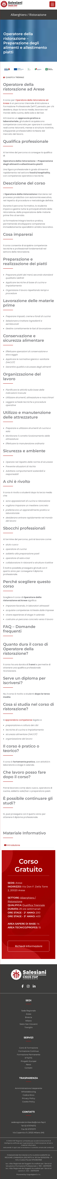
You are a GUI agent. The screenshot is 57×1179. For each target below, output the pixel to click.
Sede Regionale (28, 1010)
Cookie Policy (28, 1101)
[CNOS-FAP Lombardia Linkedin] (34, 986)
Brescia (28, 1017)
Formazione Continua (28, 1051)
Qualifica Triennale (14, 77)
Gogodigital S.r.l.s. (34, 1174)
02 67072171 (30, 1129)
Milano (28, 1020)
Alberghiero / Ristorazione (28, 15)
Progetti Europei (28, 1061)
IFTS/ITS (28, 1058)
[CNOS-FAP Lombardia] (12, 4)
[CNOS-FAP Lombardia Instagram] (28, 986)
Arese (28, 1014)
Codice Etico (28, 1095)
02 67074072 (30, 1125)
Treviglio (29, 1027)
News (28, 1064)
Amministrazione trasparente (28, 1088)
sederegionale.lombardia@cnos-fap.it (28, 1122)
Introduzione (13, 845)
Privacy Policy (28, 1098)
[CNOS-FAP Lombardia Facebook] (23, 986)
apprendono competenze (18, 719)
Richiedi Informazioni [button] (28, 946)
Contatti (28, 1068)
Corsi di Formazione (28, 1048)
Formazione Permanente (28, 1054)
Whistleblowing (28, 1091)
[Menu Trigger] (52, 4)
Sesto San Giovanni (29, 1024)
